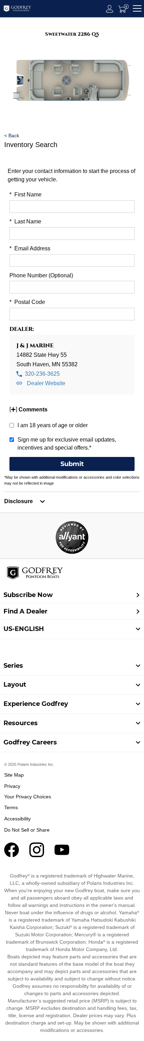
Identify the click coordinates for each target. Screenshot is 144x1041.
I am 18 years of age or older (52, 425)
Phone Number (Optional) (41, 275)
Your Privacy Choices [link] (27, 796)
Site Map (14, 775)
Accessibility (17, 818)
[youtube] (62, 855)
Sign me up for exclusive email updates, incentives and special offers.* (66, 444)
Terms (11, 807)
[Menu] (137, 8)
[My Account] (109, 8)
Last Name (25, 221)
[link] (72, 666)
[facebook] (11, 855)
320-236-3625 (41, 374)
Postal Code (27, 302)
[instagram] (36, 855)
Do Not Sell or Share (27, 830)
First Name (25, 194)
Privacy (12, 786)
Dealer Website (45, 383)
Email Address (29, 248)
